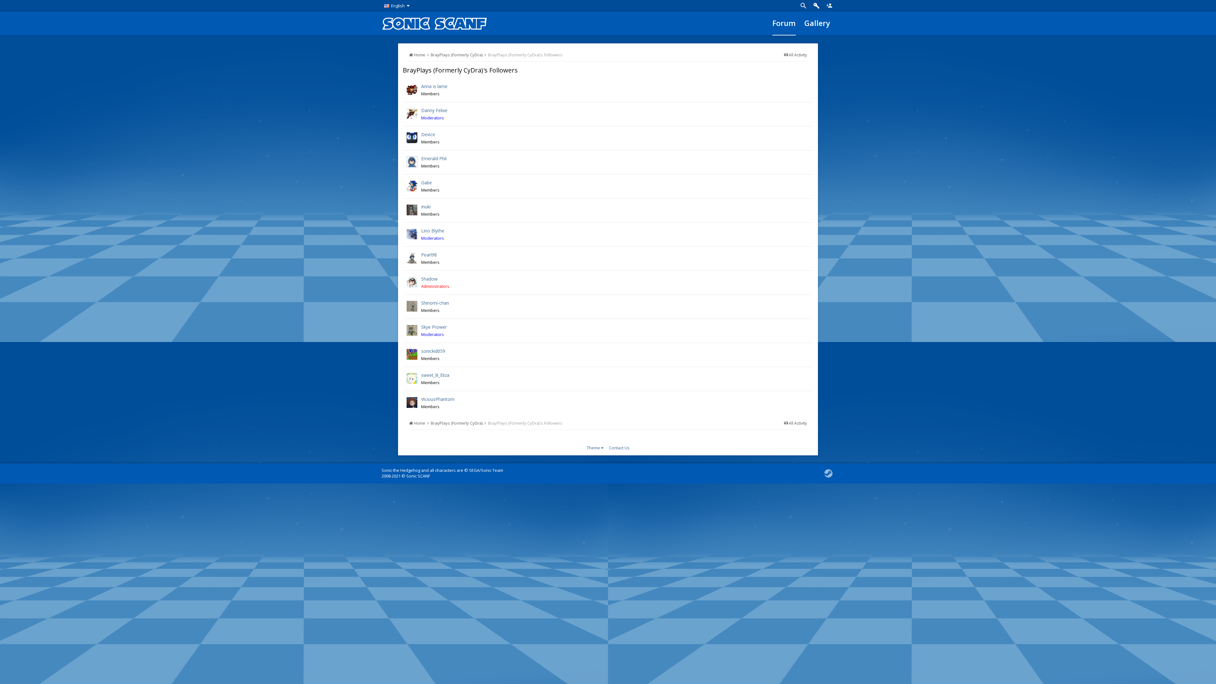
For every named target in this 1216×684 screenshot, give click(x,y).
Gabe (426, 183)
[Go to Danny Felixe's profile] (412, 113)
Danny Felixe (434, 110)
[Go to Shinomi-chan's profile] (412, 306)
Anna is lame (434, 86)
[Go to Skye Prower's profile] (412, 330)
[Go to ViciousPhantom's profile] (412, 402)
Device (428, 134)
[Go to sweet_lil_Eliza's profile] (412, 378)
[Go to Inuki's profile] (412, 210)
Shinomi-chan (435, 303)
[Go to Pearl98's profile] (412, 258)
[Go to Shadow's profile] (412, 282)
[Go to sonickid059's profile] (412, 354)
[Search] (803, 5)
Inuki (426, 207)
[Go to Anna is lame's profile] (412, 89)
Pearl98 (429, 255)
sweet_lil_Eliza (435, 375)
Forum (784, 23)
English (398, 6)
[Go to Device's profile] (412, 137)
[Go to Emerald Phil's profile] (412, 161)
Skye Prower (434, 327)
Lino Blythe (432, 231)
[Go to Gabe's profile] (412, 185)
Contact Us (619, 448)
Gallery (817, 23)
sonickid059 (433, 351)
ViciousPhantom (437, 399)
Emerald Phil (433, 158)
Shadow (429, 279)
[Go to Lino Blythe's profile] (412, 234)
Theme (594, 448)
